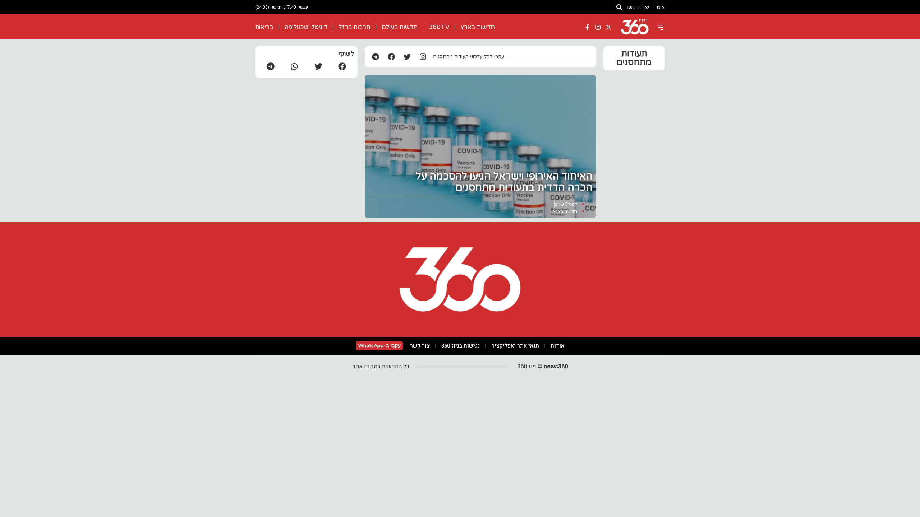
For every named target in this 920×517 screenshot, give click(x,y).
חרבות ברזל (355, 27)
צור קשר (420, 346)
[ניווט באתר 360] (660, 27)
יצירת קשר (637, 7)
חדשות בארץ (478, 27)
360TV (439, 27)
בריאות (264, 27)
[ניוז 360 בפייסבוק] (587, 27)
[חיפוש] (619, 7)
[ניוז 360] (634, 27)
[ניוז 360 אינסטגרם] (598, 27)
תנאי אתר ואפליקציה (515, 346)
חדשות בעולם (400, 27)
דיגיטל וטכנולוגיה (306, 27)
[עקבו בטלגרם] (375, 57)
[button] (342, 66)
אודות (557, 346)
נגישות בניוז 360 (460, 346)
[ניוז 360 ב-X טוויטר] (608, 27)
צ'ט (661, 7)
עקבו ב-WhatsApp (379, 346)
